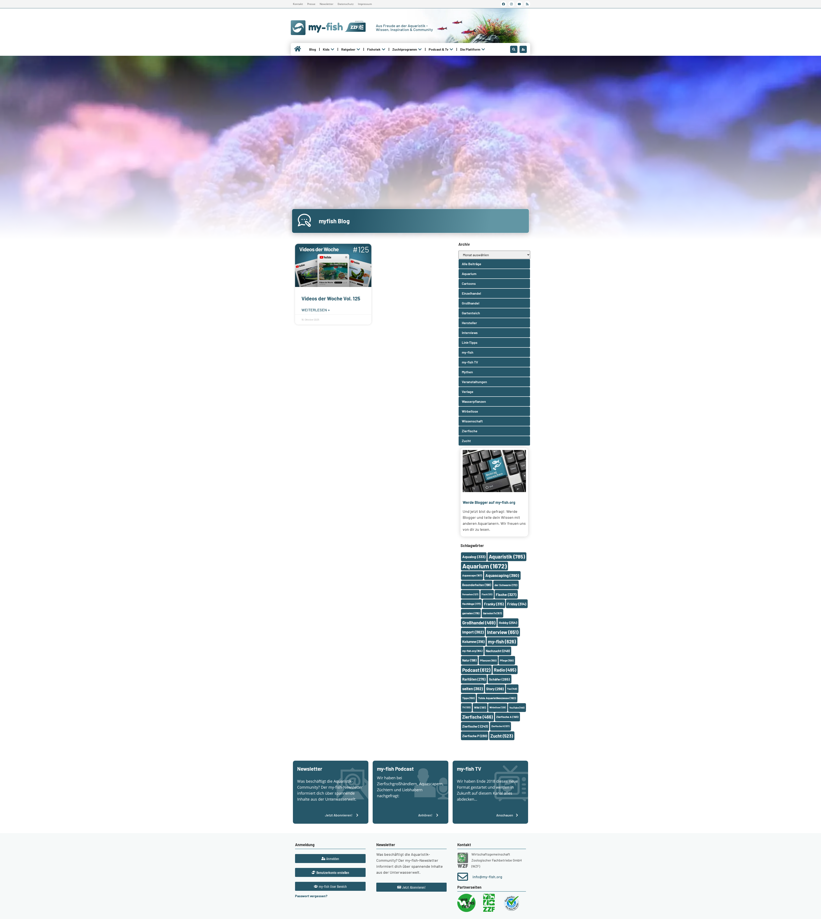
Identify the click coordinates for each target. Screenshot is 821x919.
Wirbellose (497, 707)
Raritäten (474, 679)
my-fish (502, 641)
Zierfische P (474, 736)
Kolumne (473, 641)
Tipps (468, 698)
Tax (512, 688)
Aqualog (473, 556)
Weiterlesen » (315, 309)
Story (495, 689)
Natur (469, 660)
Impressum (365, 4)
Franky (494, 604)
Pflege (507, 660)
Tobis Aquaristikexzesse (497, 698)
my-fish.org (472, 651)
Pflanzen (488, 660)
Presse (311, 4)
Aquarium (484, 566)
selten (472, 688)
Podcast (476, 670)
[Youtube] (519, 4)
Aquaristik (507, 556)
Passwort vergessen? (311, 896)
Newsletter (326, 4)
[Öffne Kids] (332, 49)
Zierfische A (507, 717)
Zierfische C (475, 726)
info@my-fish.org (487, 876)
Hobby (508, 623)
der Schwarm (506, 585)
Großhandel (478, 622)
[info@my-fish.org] (462, 876)
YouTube (516, 707)
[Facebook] (503, 4)
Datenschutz (346, 4)
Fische (506, 594)
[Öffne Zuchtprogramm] (420, 49)
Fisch (487, 594)
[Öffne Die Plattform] (483, 49)
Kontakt (298, 4)
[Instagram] (511, 4)
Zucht (501, 735)
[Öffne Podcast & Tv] (451, 49)
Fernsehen (470, 594)
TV (466, 707)
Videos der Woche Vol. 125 (330, 298)
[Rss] (527, 4)
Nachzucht (498, 651)
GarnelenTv (492, 613)
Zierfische (477, 716)
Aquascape (472, 575)
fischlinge (471, 604)
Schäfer (499, 679)
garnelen (471, 613)
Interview (502, 632)
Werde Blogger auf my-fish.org (489, 502)
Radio (505, 669)
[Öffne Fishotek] (383, 49)
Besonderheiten (476, 585)
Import (473, 632)
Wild (480, 707)
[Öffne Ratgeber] (358, 49)
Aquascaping (502, 575)
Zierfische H (500, 726)
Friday (516, 604)
